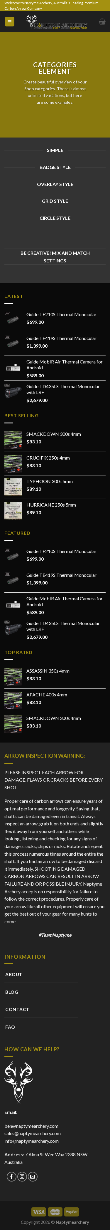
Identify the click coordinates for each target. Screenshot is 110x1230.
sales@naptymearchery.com (32, 1133)
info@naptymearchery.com (31, 1141)
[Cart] (102, 21)
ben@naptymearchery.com (32, 1126)
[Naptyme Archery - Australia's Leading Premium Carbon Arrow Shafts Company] (56, 21)
